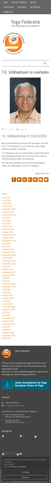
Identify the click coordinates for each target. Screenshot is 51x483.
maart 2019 (7, 304)
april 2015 (7, 338)
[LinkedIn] (25, 179)
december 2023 (9, 252)
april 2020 (7, 292)
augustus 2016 (9, 335)
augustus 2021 (9, 275)
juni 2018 (6, 315)
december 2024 (9, 235)
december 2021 (9, 272)
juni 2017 (6, 327)
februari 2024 (8, 249)
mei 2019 (6, 301)
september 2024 (9, 240)
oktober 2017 (8, 321)
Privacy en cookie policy (18, 467)
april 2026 (7, 203)
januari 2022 (8, 269)
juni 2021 (6, 281)
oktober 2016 (8, 332)
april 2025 (7, 223)
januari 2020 (8, 295)
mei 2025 (7, 220)
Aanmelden (8, 12)
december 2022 (9, 261)
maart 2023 (7, 258)
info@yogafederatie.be (14, 405)
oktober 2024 (8, 237)
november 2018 (9, 306)
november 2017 (9, 318)
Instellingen (25, 472)
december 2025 (9, 209)
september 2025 (9, 215)
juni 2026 (6, 197)
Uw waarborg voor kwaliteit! (25, 25)
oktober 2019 (8, 298)
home (6, 2)
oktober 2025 (8, 212)
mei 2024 (7, 246)
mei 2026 (6, 200)
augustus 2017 (9, 324)
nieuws (33, 2)
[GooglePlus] (30, 179)
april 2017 (7, 329)
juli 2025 (6, 217)
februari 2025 (8, 229)
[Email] (41, 179)
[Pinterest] (35, 179)
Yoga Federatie (25, 22)
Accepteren (25, 477)
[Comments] (46, 179)
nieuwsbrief (9, 7)
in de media (22, 7)
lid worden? (35, 7)
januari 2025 (8, 232)
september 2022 (9, 263)
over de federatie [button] (19, 2)
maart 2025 (8, 226)
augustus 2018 (9, 309)
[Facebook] (14, 179)
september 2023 (9, 255)
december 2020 (9, 284)
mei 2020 (6, 289)
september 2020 (9, 286)
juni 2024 (6, 243)
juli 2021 (6, 278)
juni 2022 (6, 266)
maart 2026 (7, 206)
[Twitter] (19, 179)
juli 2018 (6, 312)
